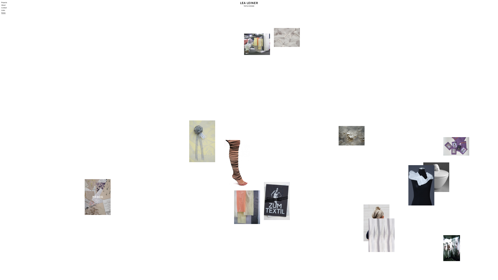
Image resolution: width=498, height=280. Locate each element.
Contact (4, 8)
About (3, 5)
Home (3, 13)
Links (3, 10)
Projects (4, 3)
